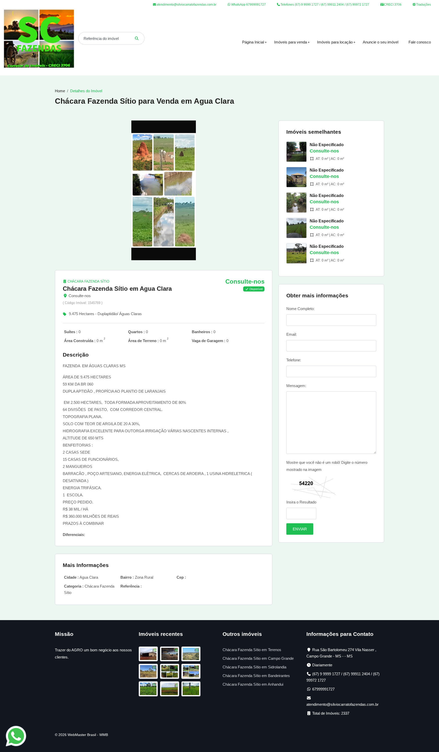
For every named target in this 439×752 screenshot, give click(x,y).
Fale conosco (420, 42)
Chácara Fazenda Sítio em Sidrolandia (254, 667)
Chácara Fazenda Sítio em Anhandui (253, 684)
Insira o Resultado (301, 502)
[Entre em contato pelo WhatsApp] (16, 735)
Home (60, 91)
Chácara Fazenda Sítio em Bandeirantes (256, 675)
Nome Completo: (300, 308)
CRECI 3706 (392, 4)
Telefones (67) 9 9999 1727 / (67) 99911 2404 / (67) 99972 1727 (324, 4)
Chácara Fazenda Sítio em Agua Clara (117, 288)
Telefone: (293, 360)
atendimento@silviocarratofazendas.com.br (186, 4)
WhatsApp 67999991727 (248, 4)
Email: (291, 334)
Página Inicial (253, 42)
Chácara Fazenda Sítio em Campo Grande (258, 658)
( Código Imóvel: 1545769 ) (82, 303)
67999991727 (323, 689)
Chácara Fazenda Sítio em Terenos (252, 650)
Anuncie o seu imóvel (380, 42)
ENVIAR (300, 529)
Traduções (423, 4)
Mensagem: (296, 385)
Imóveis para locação (335, 42)
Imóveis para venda (290, 42)
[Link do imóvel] (149, 655)
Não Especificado (327, 145)
